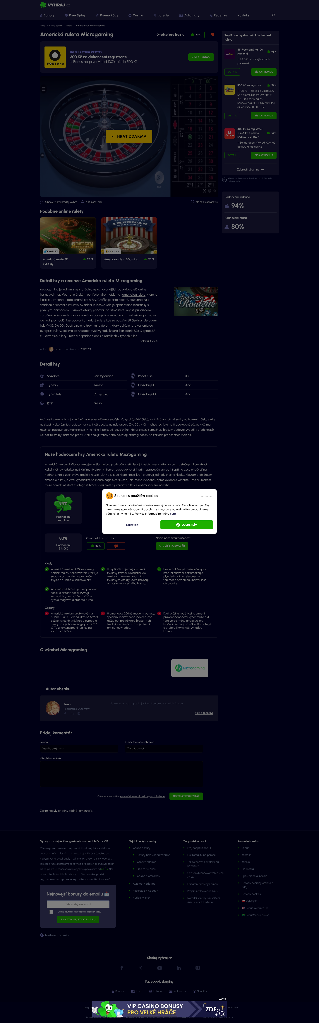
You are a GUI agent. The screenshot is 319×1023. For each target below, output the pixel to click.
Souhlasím (189, 524)
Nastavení (132, 524)
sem (173, 513)
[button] (206, 495)
